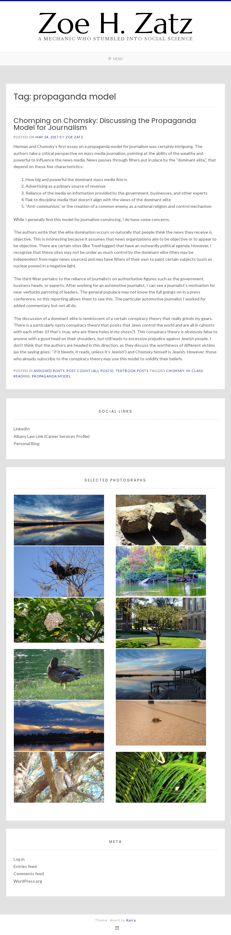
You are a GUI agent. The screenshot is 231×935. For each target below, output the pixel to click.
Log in (19, 859)
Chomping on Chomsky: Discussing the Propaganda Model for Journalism (105, 124)
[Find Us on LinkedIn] (117, 928)
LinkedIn (22, 428)
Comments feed (29, 873)
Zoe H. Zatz (115, 23)
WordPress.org (28, 881)
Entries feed (25, 866)
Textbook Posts (132, 371)
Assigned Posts (49, 371)
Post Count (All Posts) (90, 371)
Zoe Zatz (74, 137)
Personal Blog (26, 443)
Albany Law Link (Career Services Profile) (52, 436)
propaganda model (51, 376)
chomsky (175, 371)
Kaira (131, 920)
